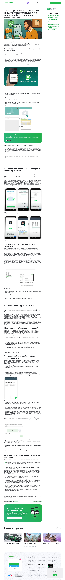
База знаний (40, 571)
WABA (40, 501)
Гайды (29, 567)
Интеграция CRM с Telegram (52, 560)
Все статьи (31, 2)
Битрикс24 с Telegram (41, 560)
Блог (29, 566)
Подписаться (9, 140)
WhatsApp (35, 501)
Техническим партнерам (41, 567)
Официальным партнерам (42, 566)
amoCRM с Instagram (31, 561)
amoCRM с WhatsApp (31, 557)
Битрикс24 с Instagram (41, 561)
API (38, 570)
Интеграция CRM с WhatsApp (52, 557)
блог (11, 2)
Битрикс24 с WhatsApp (41, 557)
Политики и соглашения (31, 570)
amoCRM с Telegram (31, 560)
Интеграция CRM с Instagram (52, 561)
